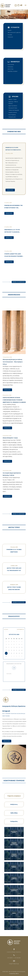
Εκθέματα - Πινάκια (12, 99)
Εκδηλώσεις (14, 804)
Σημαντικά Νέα (11, 64)
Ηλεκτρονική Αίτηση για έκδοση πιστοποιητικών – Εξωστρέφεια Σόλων (12, 362)
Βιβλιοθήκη (14, 813)
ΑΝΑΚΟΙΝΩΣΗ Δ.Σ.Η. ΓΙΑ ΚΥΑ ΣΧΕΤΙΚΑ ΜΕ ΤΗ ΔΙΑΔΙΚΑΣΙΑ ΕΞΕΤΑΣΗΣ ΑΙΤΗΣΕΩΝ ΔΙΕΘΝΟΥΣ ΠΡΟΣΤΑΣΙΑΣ (13, 231)
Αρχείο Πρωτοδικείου (12, 105)
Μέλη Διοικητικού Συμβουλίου (14, 32)
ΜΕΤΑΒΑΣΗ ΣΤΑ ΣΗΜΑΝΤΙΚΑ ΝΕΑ (19, 281)
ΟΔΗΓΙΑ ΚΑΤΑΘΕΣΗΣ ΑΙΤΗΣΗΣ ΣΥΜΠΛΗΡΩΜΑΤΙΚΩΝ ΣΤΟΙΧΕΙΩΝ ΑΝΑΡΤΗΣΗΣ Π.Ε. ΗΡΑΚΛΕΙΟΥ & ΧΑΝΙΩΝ (14, 400)
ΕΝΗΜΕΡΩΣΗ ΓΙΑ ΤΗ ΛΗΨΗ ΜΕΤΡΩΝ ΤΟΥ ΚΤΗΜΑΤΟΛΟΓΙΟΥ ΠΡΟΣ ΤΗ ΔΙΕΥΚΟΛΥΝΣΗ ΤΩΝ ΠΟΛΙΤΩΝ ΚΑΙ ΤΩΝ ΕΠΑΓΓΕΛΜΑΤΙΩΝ (13, 149)
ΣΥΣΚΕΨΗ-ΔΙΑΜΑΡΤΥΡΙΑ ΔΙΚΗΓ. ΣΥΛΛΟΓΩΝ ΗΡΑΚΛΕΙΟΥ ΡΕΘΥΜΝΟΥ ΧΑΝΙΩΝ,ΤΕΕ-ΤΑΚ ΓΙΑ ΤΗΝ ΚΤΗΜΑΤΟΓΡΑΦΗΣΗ (13, 255)
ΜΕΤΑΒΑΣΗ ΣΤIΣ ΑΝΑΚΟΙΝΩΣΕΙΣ (19, 513)
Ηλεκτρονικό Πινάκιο (12, 108)
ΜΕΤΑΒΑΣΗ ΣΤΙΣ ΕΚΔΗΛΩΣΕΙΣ (18, 689)
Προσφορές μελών (12, 117)
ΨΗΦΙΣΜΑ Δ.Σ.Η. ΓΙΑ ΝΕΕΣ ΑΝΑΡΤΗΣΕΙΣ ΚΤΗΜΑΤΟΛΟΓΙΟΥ (14, 552)
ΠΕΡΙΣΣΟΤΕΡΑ (10, 190)
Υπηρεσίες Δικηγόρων (14, 796)
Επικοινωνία (10, 37)
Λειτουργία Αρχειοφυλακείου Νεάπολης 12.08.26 (12, 474)
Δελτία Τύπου (10, 69)
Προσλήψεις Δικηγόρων (12, 71)
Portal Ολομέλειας (12, 114)
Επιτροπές (10, 34)
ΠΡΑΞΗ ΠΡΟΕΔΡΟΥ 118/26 (10, 438)
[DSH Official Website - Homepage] (5, 8)
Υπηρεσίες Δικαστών (12, 112)
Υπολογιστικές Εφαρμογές (13, 110)
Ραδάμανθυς (14, 821)
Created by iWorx (14, 973)
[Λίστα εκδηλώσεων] (18, 6)
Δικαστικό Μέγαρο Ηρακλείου (14, 952)
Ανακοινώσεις (10, 66)
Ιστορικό (9, 30)
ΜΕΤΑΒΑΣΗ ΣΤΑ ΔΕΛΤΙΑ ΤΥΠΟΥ (18, 602)
